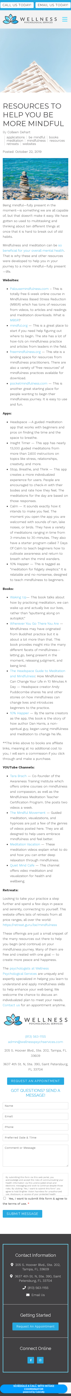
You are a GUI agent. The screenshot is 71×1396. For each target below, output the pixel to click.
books (53, 137)
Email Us (38, 1295)
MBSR (14, 320)
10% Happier (19, 713)
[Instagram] (40, 1360)
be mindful (37, 137)
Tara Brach (18, 776)
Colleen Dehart (18, 132)
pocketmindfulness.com (28, 383)
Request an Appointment (35, 1326)
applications (16, 137)
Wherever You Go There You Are (34, 623)
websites (29, 143)
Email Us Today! (53, 5)
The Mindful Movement (28, 813)
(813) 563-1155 (35, 1036)
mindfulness (36, 140)
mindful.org (18, 325)
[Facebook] (30, 1360)
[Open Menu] (64, 19)
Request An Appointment (35, 1081)
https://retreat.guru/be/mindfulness (30, 925)
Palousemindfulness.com (29, 289)
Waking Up (18, 597)
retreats (13, 143)
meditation (15, 140)
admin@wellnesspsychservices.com (35, 1042)
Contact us (11, 1005)
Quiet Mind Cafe (22, 865)
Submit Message (22, 1214)
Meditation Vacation (25, 844)
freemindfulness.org (25, 352)
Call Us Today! (17, 5)
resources (57, 140)
